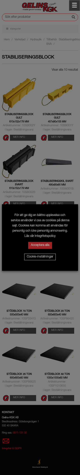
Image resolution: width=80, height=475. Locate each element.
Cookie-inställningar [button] (40, 256)
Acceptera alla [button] (40, 245)
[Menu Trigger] (74, 5)
